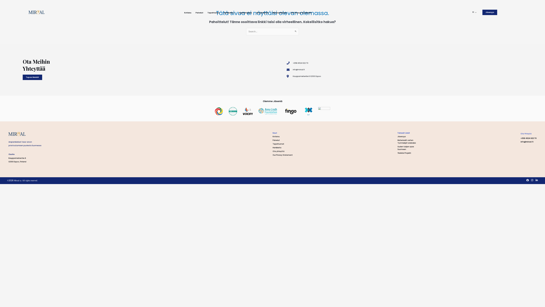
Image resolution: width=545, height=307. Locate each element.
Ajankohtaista (245, 13)
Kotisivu (187, 13)
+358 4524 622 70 (528, 138)
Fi (473, 12)
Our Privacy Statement (301, 13)
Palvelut (199, 13)
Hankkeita (277, 147)
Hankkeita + (229, 13)
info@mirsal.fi (527, 142)
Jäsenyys (402, 136)
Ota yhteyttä (262, 13)
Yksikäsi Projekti (404, 153)
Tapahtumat (213, 13)
